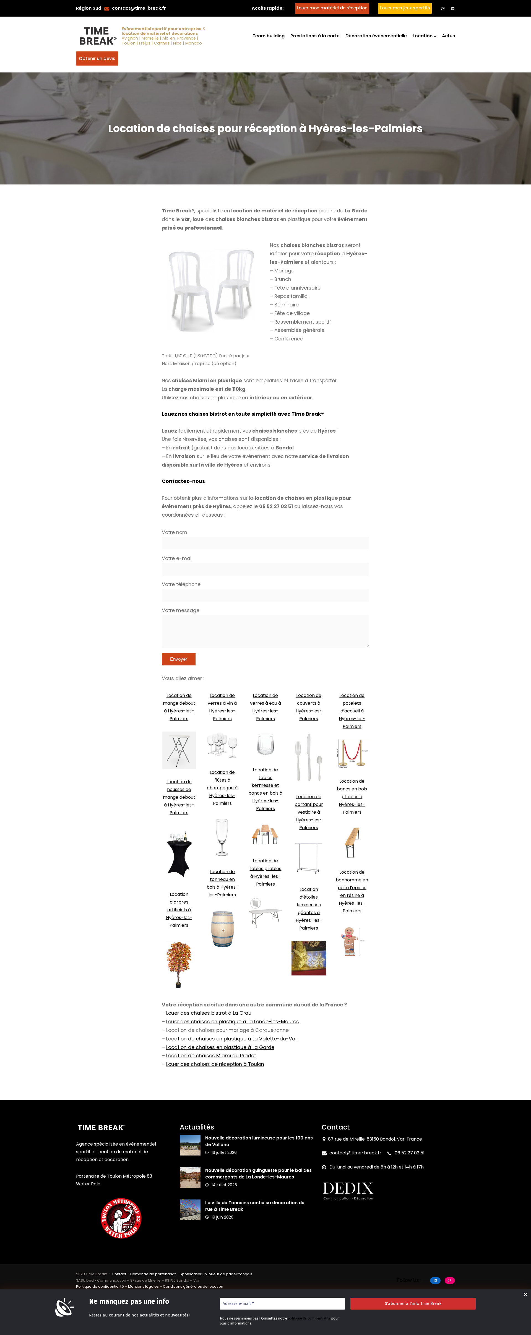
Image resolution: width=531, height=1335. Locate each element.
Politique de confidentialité (100, 1286)
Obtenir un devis (97, 58)
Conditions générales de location (193, 1286)
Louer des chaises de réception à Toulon (215, 1064)
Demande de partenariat (153, 1274)
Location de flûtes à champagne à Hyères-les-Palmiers (222, 787)
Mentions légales (143, 1286)
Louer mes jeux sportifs (405, 8)
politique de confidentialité (309, 1318)
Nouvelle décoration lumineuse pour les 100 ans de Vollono (259, 1141)
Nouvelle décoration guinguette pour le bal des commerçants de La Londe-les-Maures (258, 1173)
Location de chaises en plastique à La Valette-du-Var (231, 1038)
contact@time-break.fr (139, 8)
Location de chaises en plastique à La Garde (220, 1047)
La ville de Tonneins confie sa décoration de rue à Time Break (254, 1205)
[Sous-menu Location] (435, 36)
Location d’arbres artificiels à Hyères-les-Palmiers (179, 909)
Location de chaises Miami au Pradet (211, 1055)
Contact (119, 1274)
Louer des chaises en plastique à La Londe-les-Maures (232, 1021)
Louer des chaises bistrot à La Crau (208, 1013)
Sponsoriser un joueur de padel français (216, 1274)
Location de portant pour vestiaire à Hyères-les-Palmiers (309, 812)
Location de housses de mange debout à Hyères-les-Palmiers (179, 797)
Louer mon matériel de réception (332, 8)
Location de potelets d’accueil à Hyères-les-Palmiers (352, 711)
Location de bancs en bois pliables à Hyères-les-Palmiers (352, 796)
